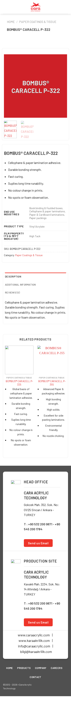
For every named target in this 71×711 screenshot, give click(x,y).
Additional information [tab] (20, 284)
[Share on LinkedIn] (51, 43)
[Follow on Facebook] (52, 686)
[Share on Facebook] (26, 43)
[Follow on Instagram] (59, 686)
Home (11, 22)
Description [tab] (13, 276)
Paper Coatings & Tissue (37, 22)
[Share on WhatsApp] (20, 43)
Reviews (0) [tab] (12, 292)
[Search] (66, 7)
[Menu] (5, 7)
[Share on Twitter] (32, 43)
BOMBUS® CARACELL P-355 (51, 382)
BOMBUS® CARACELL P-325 (19, 382)
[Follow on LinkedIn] (65, 686)
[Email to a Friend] (38, 43)
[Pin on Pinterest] (45, 43)
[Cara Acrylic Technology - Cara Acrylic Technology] (35, 7)
